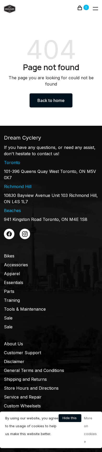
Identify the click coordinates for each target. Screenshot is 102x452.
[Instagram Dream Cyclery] (25, 237)
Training (12, 300)
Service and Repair (23, 397)
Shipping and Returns (25, 379)
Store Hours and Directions (31, 388)
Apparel (12, 273)
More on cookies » (90, 430)
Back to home (51, 100)
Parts (9, 291)
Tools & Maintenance (25, 309)
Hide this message (70, 419)
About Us (13, 343)
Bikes (9, 255)
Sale (8, 318)
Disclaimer (14, 361)
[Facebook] (9, 237)
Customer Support (22, 352)
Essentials (13, 282)
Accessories (16, 264)
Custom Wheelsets (22, 405)
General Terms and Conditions (34, 370)
